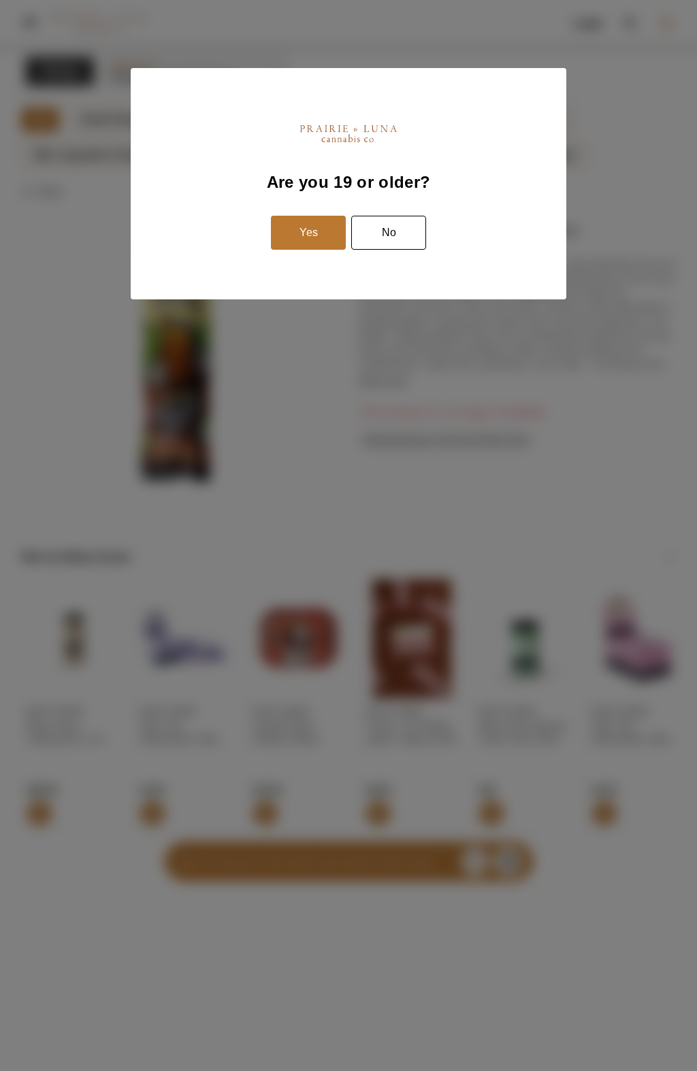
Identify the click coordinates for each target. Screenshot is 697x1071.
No (389, 232)
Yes (308, 232)
